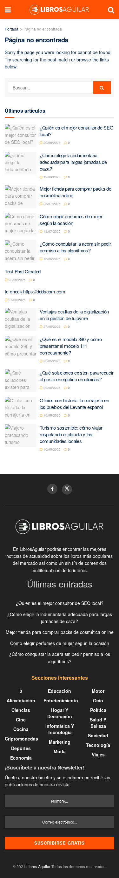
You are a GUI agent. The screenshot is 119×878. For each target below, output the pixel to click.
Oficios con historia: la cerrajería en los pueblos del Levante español (74, 403)
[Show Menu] (8, 9)
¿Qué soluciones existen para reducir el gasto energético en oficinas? (76, 376)
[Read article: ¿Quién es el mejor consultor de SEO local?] (20, 135)
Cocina (21, 729)
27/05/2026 (52, 326)
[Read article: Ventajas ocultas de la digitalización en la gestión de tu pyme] (20, 319)
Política (98, 710)
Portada (11, 29)
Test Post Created (23, 271)
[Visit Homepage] (59, 9)
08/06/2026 (17, 279)
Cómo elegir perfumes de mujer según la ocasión (71, 219)
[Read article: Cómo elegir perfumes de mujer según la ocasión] (20, 224)
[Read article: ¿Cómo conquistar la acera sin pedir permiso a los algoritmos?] (20, 251)
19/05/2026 (52, 415)
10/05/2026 (52, 449)
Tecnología (98, 745)
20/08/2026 (52, 142)
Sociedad (98, 735)
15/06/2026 (52, 258)
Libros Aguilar (38, 866)
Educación (59, 691)
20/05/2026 (52, 387)
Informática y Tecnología (59, 729)
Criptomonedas (21, 738)
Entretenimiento (60, 700)
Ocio (98, 700)
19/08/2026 (52, 177)
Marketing (59, 742)
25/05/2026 (52, 361)
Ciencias (20, 710)
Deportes (21, 748)
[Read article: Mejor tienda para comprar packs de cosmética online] (20, 196)
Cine (21, 719)
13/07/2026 (52, 231)
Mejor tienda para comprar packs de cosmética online (60, 632)
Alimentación (21, 700)
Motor (98, 691)
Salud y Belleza (98, 722)
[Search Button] (111, 9)
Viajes (98, 754)
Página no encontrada (42, 29)
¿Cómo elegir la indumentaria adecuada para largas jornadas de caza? (73, 162)
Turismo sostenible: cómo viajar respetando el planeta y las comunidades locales (71, 434)
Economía (21, 758)
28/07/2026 (52, 203)
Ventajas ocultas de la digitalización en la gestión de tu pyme (74, 314)
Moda (60, 751)
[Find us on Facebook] (52, 489)
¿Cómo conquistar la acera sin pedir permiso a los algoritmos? (75, 247)
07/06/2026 (17, 300)
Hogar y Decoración (59, 713)
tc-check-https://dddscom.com (35, 291)
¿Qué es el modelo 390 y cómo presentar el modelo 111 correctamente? (71, 346)
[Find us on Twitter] (67, 489)
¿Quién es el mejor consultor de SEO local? (59, 603)
